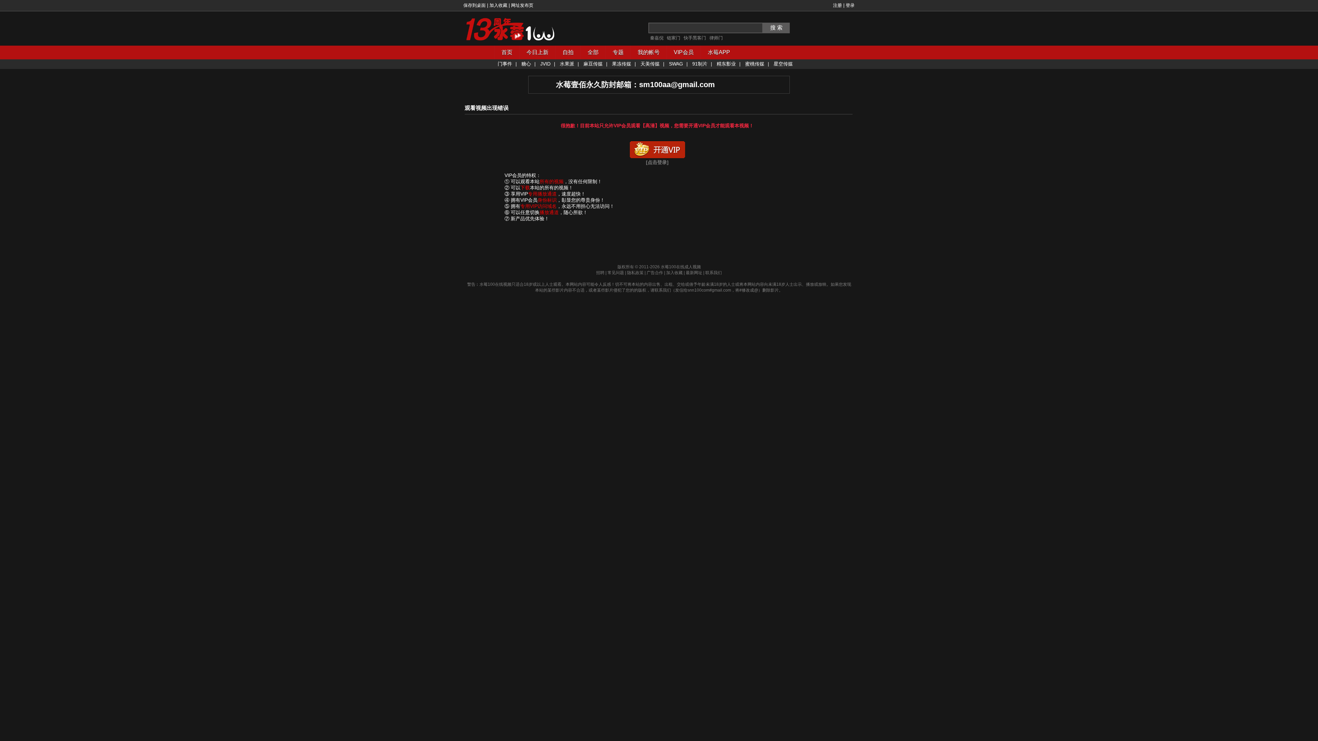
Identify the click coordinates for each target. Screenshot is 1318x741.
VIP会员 (684, 52)
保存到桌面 (474, 5)
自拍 (568, 52)
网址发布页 (522, 5)
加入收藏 (498, 5)
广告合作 (655, 272)
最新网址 (694, 272)
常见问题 (616, 272)
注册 (837, 5)
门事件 (505, 64)
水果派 (567, 64)
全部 (593, 52)
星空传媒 (783, 64)
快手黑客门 (695, 37)
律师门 (716, 37)
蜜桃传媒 (754, 64)
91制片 (699, 64)
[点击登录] (657, 162)
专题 (618, 52)
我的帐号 (649, 52)
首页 (506, 52)
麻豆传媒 (593, 64)
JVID (545, 64)
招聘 (600, 272)
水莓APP (719, 52)
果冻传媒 (621, 64)
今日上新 (537, 52)
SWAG (676, 64)
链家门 (673, 37)
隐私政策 (635, 272)
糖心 (526, 64)
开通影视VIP (657, 148)
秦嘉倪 (656, 37)
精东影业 (726, 64)
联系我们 (713, 272)
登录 (850, 5)
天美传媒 (650, 64)
